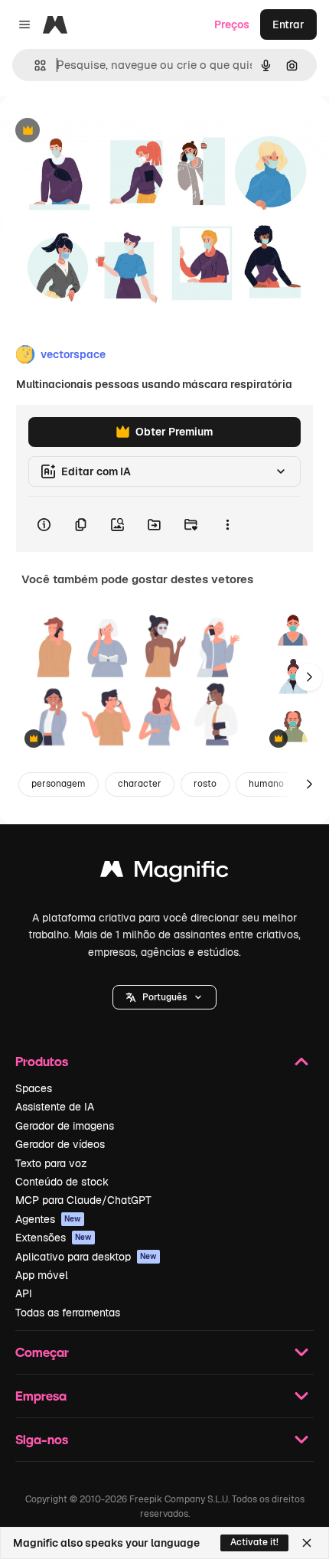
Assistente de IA (54, 1107)
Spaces (33, 1088)
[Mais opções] (227, 524)
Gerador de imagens (64, 1126)
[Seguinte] (309, 677)
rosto (205, 784)
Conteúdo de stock (62, 1182)
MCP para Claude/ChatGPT (83, 1200)
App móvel (41, 1275)
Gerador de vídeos (60, 1144)
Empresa (41, 1396)
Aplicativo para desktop (86, 1257)
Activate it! (254, 1542)
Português (164, 997)
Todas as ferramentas (67, 1312)
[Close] (307, 1543)
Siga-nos (41, 1439)
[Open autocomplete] (34, 65)
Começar (42, 1352)
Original (98, 131)
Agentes (48, 1219)
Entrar (288, 24)
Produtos (41, 1061)
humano (266, 784)
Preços (231, 24)
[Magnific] (164, 873)
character (139, 784)
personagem (58, 784)
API (23, 1293)
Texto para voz (51, 1163)
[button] (164, 997)
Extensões (53, 1237)
